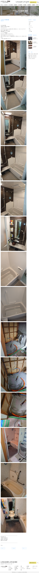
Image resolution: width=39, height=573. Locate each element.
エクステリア (33, 58)
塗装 (29, 28)
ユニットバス (34, 55)
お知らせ (2, 545)
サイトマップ (34, 568)
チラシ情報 (30, 31)
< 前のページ (2, 548)
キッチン (31, 55)
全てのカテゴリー (31, 21)
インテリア (30, 58)
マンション (30, 25)
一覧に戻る (13, 548)
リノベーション (31, 27)
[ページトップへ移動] (37, 562)
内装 (29, 24)
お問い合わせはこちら (33, 2)
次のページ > (24, 548)
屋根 (29, 55)
